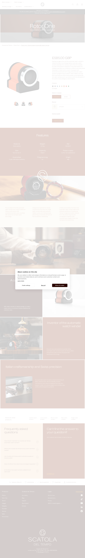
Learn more (21, 281)
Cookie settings (26, 285)
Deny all (43, 285)
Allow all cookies (59, 285)
